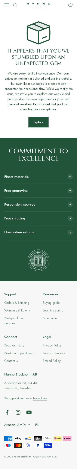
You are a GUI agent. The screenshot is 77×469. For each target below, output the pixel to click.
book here (40, 398)
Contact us (11, 360)
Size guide (50, 318)
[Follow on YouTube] (29, 412)
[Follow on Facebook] (7, 412)
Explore (38, 122)
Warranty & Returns (17, 310)
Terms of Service (54, 353)
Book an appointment (18, 353)
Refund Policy (52, 360)
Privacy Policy (52, 345)
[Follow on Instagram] (18, 412)
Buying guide (51, 302)
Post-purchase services (14, 320)
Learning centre (53, 310)
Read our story (14, 345)
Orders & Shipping (16, 302)
